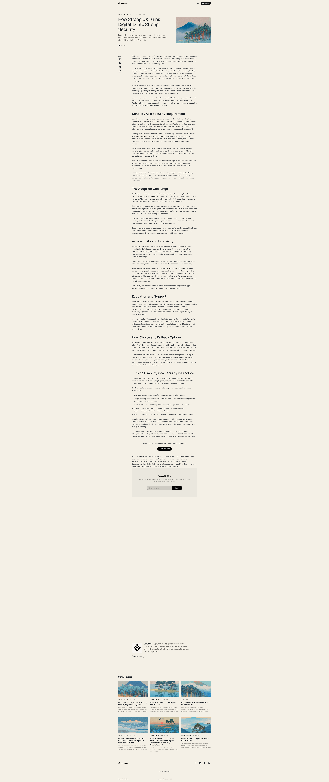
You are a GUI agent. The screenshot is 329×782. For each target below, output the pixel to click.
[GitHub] (204, 763)
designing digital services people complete (149, 136)
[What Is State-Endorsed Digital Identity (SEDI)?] (164, 696)
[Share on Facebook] (119, 63)
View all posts (137, 656)
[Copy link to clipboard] (119, 71)
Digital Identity (123, 14)
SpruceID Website (164, 771)
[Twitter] (195, 763)
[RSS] (209, 763)
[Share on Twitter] (119, 59)
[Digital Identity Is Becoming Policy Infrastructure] (196, 696)
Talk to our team (164, 449)
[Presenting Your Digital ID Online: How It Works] (196, 734)
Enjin (171, 779)
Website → (205, 3)
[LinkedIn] (200, 763)
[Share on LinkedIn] (119, 67)
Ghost (166, 779)
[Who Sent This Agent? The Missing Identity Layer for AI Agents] (133, 696)
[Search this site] (198, 3)
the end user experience (149, 196)
